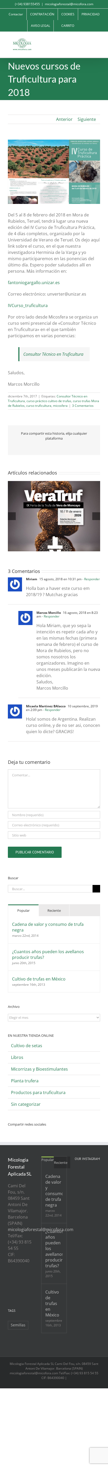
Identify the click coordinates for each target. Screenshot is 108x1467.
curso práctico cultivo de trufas (48, 401)
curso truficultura (38, 405)
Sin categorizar (26, 1104)
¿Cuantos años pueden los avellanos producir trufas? (48, 954)
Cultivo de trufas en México (39, 979)
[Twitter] (16, 1280)
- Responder (91, 579)
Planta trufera (25, 1081)
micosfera (60, 405)
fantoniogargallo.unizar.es (34, 282)
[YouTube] (23, 1280)
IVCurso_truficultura (28, 305)
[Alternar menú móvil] (98, 39)
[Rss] (9, 1280)
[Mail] (16, 1289)
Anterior (64, 119)
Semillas (18, 1324)
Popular (23, 910)
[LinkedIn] (9, 1289)
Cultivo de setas (26, 1045)
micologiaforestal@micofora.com (69, 4)
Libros (17, 1057)
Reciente (54, 910)
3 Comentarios (83, 405)
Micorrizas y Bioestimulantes (39, 1069)
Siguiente (87, 119)
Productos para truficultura (38, 1092)
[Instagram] (30, 1280)
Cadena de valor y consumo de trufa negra (48, 927)
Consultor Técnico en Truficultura (53, 354)
